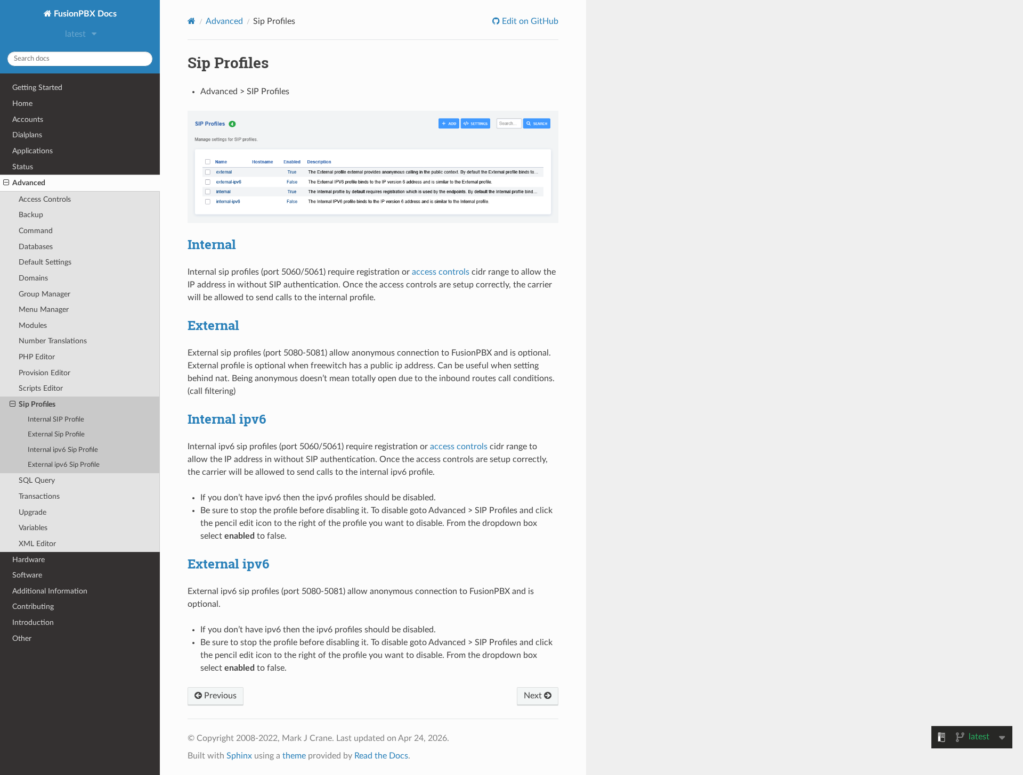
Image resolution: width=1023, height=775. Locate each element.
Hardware (28, 560)
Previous (219, 695)
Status (22, 167)
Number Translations (53, 341)
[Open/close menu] (6, 183)
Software (27, 575)
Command (36, 231)
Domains (33, 278)
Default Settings (45, 262)
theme (294, 756)
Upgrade (32, 512)
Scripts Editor (41, 388)
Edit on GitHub (529, 21)
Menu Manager (44, 310)
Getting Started (37, 88)
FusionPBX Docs (84, 14)
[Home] (192, 21)
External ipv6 (228, 563)
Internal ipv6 (227, 418)
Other (21, 638)
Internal (212, 244)
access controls (459, 446)
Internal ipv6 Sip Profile (63, 450)
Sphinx (239, 756)
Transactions (39, 496)
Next (534, 695)
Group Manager (44, 294)
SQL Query (37, 480)
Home (22, 104)
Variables (33, 528)
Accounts (27, 119)
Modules (33, 325)
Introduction (33, 622)
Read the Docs (381, 756)
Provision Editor (44, 373)
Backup (31, 215)
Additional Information (49, 591)
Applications (32, 151)
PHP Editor (37, 357)
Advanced (28, 183)
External (213, 325)
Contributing (33, 607)
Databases (36, 247)
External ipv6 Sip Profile (64, 464)
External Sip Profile (56, 434)
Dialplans (27, 135)
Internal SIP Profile (56, 419)
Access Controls (45, 199)
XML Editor (37, 544)
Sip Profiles (37, 404)
